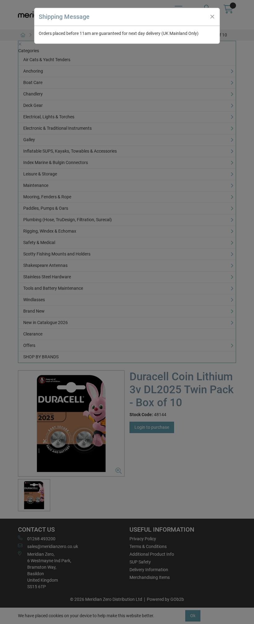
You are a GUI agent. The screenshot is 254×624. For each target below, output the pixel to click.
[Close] (212, 16)
